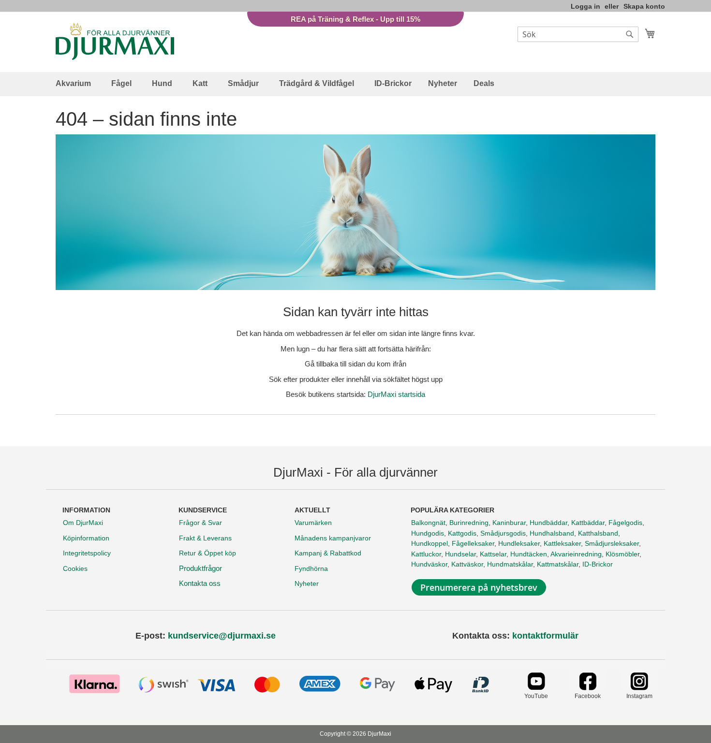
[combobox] (578, 34)
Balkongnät (428, 522)
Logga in (585, 6)
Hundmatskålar (510, 564)
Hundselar (460, 554)
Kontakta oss (200, 583)
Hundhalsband (552, 533)
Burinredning (469, 522)
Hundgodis (427, 533)
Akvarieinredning (576, 554)
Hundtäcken (528, 554)
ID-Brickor (597, 564)
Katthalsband (598, 533)
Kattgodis (462, 533)
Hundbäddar (548, 522)
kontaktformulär (545, 636)
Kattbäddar (588, 522)
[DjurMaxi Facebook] (587, 688)
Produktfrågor (200, 568)
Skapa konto (644, 6)
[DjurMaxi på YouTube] (536, 688)
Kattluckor (426, 554)
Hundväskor (429, 564)
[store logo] (115, 41)
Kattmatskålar (557, 564)
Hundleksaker (519, 543)
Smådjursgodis (503, 533)
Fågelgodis (625, 522)
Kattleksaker (562, 543)
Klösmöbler (622, 554)
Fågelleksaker (473, 543)
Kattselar (493, 554)
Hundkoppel (429, 543)
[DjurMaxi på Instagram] (639, 688)
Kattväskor (467, 564)
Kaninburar (509, 522)
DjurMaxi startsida (396, 394)
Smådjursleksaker (612, 543)
